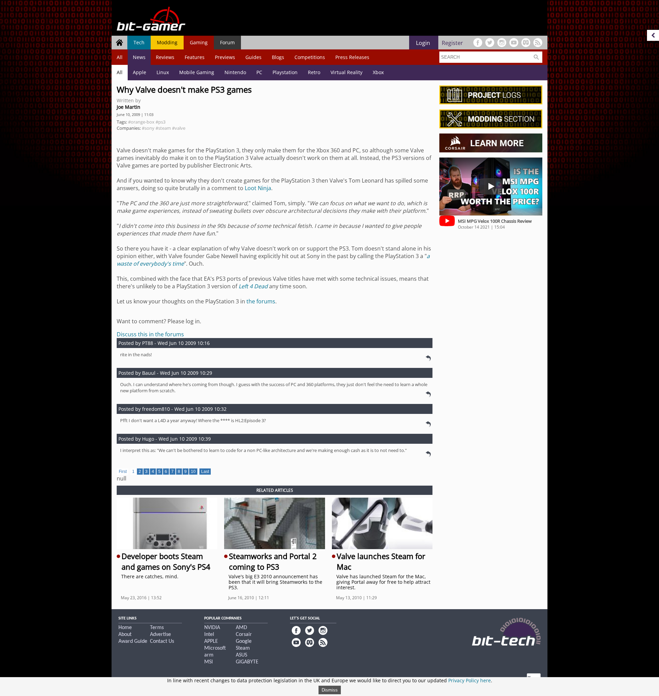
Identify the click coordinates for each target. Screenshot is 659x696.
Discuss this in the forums (150, 334)
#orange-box (141, 122)
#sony (148, 128)
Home (125, 627)
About (124, 634)
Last (205, 471)
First (123, 471)
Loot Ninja (258, 188)
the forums (260, 301)
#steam (163, 128)
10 (193, 471)
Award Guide (132, 641)
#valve (178, 128)
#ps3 (160, 122)
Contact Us (162, 641)
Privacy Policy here (469, 680)
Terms (157, 627)
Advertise (160, 634)
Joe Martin (128, 107)
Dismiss (330, 690)
